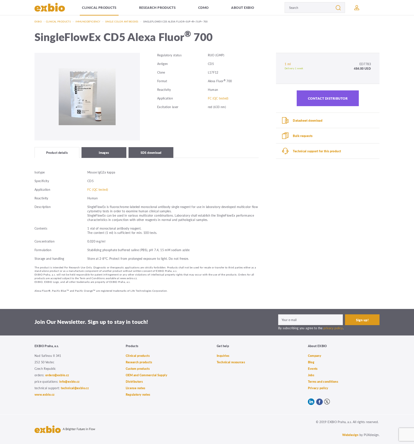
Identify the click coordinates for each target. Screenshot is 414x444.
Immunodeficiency (87, 21)
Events (313, 368)
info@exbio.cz (69, 381)
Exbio (38, 21)
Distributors (134, 381)
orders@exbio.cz (57, 375)
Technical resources (231, 362)
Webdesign (350, 435)
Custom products (138, 368)
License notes (135, 388)
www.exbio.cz (44, 394)
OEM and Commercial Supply (147, 375)
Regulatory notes (138, 394)
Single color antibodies (121, 21)
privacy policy (333, 328)
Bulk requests (302, 136)
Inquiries (223, 355)
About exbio (242, 7)
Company (314, 355)
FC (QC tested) (218, 98)
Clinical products (99, 7)
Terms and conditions (323, 381)
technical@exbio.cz (75, 388)
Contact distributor (328, 98)
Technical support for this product (317, 151)
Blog (311, 362)
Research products (157, 7)
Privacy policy (318, 388)
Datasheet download (307, 120)
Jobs (311, 375)
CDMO (203, 7)
